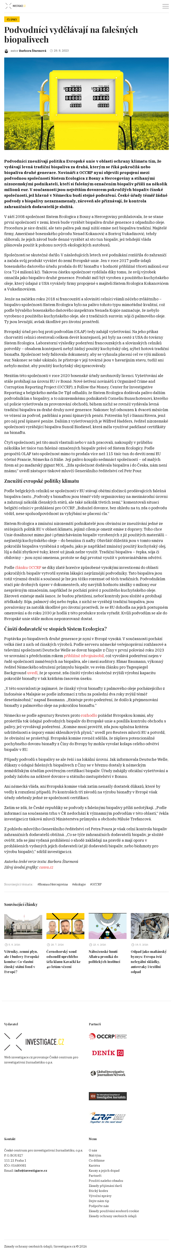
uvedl (32, 672)
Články (12, 19)
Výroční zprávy (100, 1196)
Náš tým (95, 1155)
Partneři (95, 1176)
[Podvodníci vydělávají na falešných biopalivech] (86, 104)
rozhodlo (89, 715)
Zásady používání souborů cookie (114, 1211)
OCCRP (96, 884)
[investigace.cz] (15, 6)
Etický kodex (98, 1191)
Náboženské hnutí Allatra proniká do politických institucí (104, 956)
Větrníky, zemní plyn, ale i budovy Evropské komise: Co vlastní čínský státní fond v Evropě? (21, 961)
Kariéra (94, 1165)
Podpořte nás (99, 1206)
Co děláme (97, 1160)
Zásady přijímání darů (105, 1186)
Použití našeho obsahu (106, 1181)
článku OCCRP (28, 567)
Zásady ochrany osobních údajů (113, 1216)
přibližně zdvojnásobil (84, 655)
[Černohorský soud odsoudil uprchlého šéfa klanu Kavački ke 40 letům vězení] (65, 926)
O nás (93, 1150)
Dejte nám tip (99, 1201)
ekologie (80, 884)
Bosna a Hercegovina (53, 884)
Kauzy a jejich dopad (104, 1171)
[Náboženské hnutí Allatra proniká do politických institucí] (108, 926)
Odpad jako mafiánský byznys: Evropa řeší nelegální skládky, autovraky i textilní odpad (149, 961)
